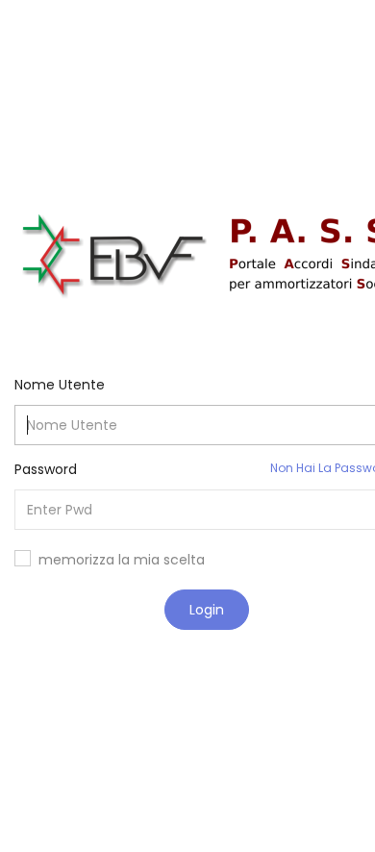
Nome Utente (59, 384)
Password (45, 469)
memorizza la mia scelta (121, 559)
